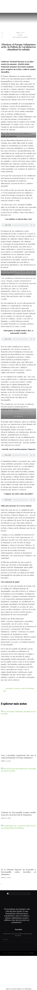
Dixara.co (32, 952)
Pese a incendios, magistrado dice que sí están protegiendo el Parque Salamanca (18, 756)
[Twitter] (10, 946)
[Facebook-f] (4, 946)
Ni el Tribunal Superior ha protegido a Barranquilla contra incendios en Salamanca (18, 871)
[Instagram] (16, 946)
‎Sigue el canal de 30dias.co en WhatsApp (18, 989)
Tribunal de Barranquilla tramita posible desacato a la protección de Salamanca (18, 813)
